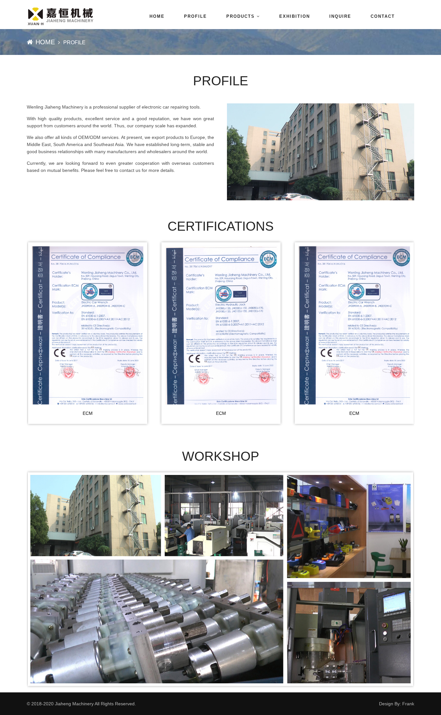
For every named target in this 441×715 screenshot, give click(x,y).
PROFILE (195, 16)
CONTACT (383, 16)
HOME (157, 16)
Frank (408, 703)
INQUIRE (340, 16)
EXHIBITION (294, 16)
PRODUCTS (240, 16)
